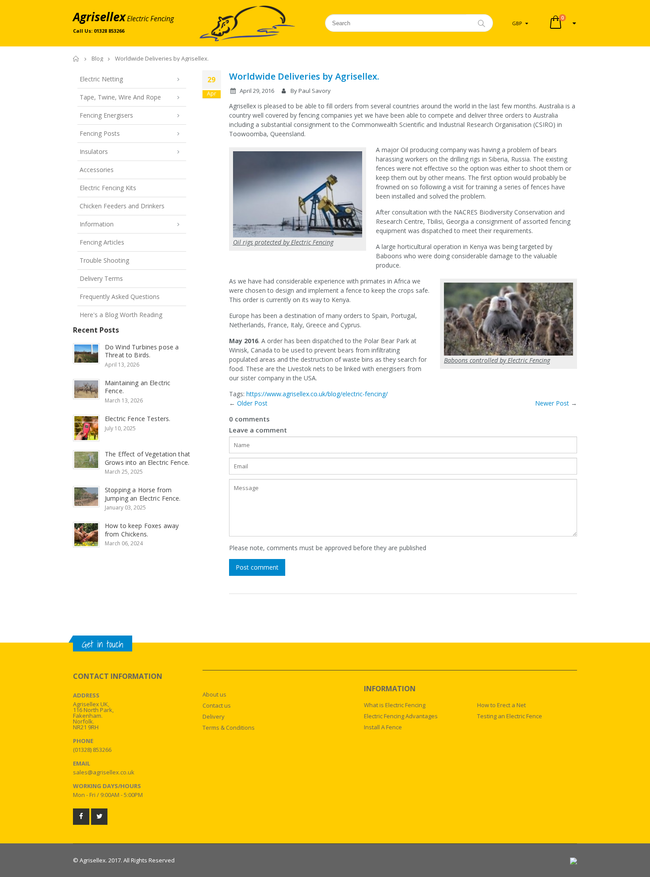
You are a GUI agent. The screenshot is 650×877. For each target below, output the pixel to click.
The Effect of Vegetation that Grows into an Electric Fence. (147, 458)
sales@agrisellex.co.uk (103, 772)
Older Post (252, 403)
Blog (97, 58)
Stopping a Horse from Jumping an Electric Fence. (143, 494)
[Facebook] (81, 816)
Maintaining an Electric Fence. (137, 387)
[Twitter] (99, 816)
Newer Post (552, 403)
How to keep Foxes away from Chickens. (142, 529)
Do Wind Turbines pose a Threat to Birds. (142, 351)
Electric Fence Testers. (137, 418)
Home (76, 58)
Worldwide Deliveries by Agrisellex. (304, 76)
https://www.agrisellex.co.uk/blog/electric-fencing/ (317, 394)
